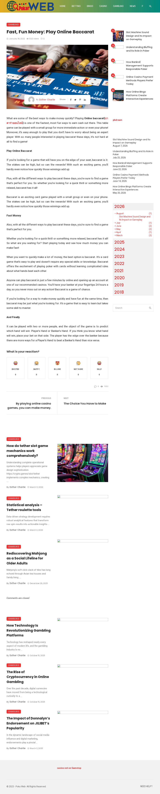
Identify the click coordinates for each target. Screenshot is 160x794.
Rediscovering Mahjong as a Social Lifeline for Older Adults (27, 558)
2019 (119, 285)
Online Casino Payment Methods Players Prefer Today (139, 80)
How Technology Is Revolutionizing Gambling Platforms (29, 630)
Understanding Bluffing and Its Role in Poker (139, 48)
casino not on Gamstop (69, 768)
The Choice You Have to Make (85, 403)
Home (62, 6)
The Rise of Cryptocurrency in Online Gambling (28, 677)
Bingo (90, 6)
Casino (103, 6)
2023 (119, 256)
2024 (119, 249)
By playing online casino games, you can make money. (29, 406)
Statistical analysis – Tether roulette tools (24, 507)
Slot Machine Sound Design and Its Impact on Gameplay (139, 36)
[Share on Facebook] (71, 99)
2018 (119, 292)
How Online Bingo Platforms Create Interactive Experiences (139, 95)
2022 (119, 263)
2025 (119, 242)
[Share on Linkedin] (85, 99)
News (133, 6)
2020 (119, 278)
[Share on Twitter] (75, 99)
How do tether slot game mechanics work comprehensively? (27, 451)
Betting (76, 6)
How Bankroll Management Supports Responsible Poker (139, 65)
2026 (119, 206)
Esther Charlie (47, 99)
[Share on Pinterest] (80, 99)
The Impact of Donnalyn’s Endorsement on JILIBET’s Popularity (28, 723)
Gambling (118, 6)
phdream (117, 120)
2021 (118, 271)
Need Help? (146, 786)
